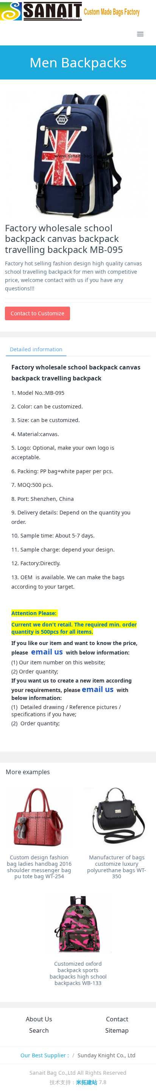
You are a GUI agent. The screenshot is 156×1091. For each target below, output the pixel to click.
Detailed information (36, 349)
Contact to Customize (37, 313)
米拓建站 (87, 1082)
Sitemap (117, 1030)
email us (47, 652)
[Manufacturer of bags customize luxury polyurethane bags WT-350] (116, 817)
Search (39, 1030)
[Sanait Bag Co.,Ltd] (70, 11)
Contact (117, 1019)
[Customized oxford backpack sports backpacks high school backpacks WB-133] (78, 923)
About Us (39, 1019)
